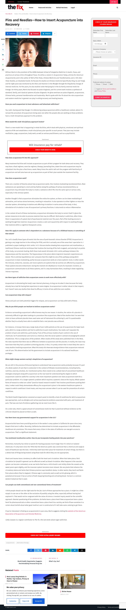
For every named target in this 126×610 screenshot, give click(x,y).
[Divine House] (72, 581)
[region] (25, 595)
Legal (73, 7)
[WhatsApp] (3, 65)
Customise (12, 601)
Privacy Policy (101, 91)
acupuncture (10, 543)
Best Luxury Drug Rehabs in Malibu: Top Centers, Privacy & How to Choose (18, 579)
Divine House (66, 591)
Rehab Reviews (61, 7)
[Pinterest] (3, 60)
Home (31, 7)
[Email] (3, 70)
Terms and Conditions (109, 89)
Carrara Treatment (23, 2)
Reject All (26, 601)
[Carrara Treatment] (45, 581)
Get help (113, 2)
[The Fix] (16, 7)
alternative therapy (23, 543)
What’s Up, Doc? (54, 561)
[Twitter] (3, 50)
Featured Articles (44, 7)
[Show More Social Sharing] (55, 33)
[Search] (117, 7)
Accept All (38, 601)
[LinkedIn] (3, 55)
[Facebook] (3, 44)
